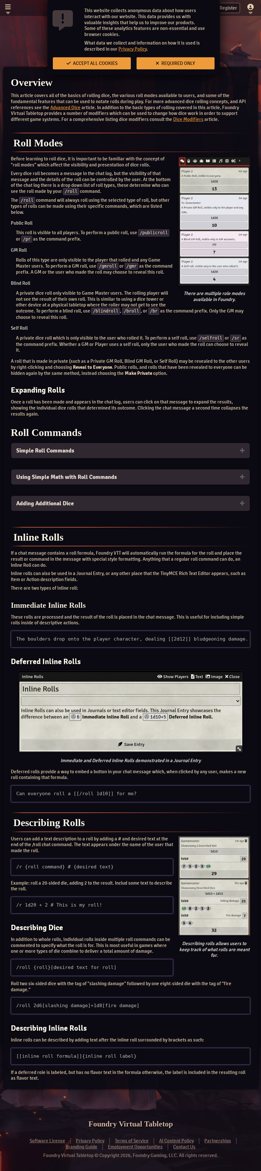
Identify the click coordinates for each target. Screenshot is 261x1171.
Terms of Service (132, 1141)
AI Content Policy (176, 1141)
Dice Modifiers (188, 119)
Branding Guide (81, 1147)
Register (228, 8)
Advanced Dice (65, 107)
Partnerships (217, 1141)
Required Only (177, 63)
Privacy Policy (132, 49)
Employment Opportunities (135, 1147)
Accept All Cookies (94, 63)
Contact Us (184, 1147)
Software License (47, 1141)
